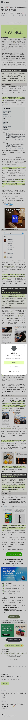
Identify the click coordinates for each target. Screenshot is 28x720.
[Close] (24, 346)
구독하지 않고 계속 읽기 (14, 366)
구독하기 (14, 362)
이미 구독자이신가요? (14, 371)
